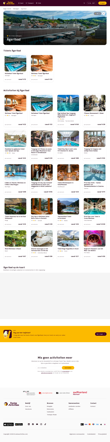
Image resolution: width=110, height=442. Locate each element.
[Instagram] (41, 424)
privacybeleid (65, 371)
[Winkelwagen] (84, 3)
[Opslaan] (103, 13)
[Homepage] (9, 3)
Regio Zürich (7, 8)
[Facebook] (33, 424)
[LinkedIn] (28, 424)
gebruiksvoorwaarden (46, 373)
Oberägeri (16, 8)
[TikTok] (45, 424)
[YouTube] (37, 424)
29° (97, 13)
